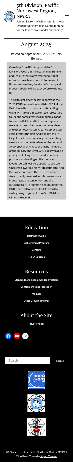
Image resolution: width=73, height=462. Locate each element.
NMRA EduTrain (36, 256)
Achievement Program (36, 242)
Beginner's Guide (36, 235)
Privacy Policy (36, 323)
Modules (36, 293)
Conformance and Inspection (36, 286)
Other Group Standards (36, 300)
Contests (36, 249)
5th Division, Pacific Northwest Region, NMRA (37, 11)
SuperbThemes (48, 456)
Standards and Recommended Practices (36, 279)
